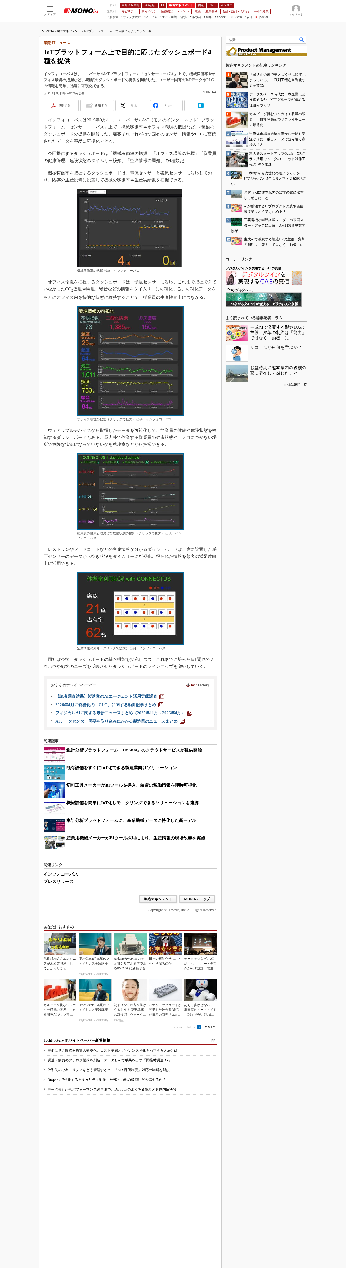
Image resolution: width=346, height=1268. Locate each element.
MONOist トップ (197, 899)
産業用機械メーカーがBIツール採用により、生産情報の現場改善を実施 (135, 838)
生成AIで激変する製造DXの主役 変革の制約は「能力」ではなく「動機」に (278, 332)
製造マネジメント (69, 31)
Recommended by (184, 1026)
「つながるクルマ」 (240, 290)
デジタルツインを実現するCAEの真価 (253, 268)
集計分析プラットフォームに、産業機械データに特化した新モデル (131, 820)
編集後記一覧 (297, 385)
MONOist (48, 31)
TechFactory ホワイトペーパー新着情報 (77, 1040)
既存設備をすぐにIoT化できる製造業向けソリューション (121, 767)
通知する (100, 105)
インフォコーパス (61, 874)
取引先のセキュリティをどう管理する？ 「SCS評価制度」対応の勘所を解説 (109, 1070)
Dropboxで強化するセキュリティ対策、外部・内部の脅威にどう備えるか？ (107, 1080)
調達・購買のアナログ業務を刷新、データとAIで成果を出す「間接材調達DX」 (110, 1060)
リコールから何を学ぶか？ (276, 347)
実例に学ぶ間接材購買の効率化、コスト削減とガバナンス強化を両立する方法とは (113, 1050)
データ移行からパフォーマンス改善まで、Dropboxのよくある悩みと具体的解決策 (112, 1089)
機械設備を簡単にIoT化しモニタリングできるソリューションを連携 (132, 802)
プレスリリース (59, 881)
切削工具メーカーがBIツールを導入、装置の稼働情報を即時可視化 (131, 785)
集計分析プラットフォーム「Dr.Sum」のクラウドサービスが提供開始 (134, 750)
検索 (302, 40)
